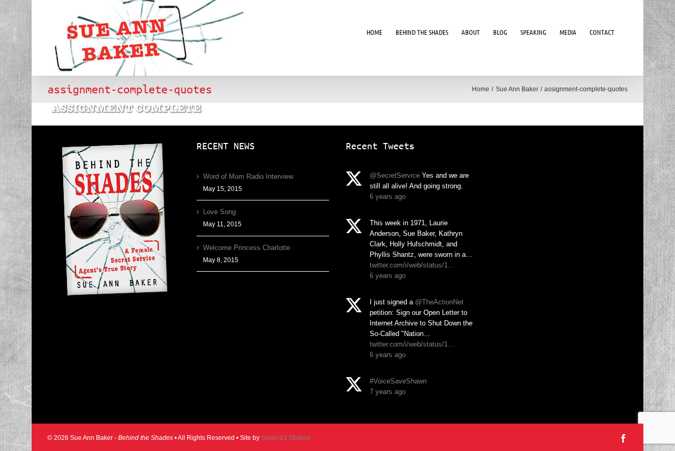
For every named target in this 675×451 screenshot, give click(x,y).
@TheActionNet (439, 302)
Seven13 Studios (285, 438)
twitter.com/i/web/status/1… (412, 265)
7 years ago (388, 392)
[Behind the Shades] (113, 222)
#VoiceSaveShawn (398, 381)
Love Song (219, 212)
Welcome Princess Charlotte (246, 248)
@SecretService (395, 175)
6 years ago (388, 196)
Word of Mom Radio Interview (248, 176)
